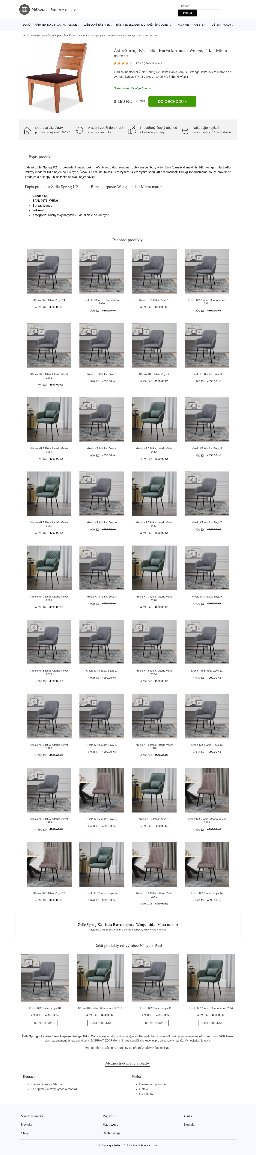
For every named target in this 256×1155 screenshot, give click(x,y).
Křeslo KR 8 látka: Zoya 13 (207, 744)
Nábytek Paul (134, 76)
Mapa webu (110, 1124)
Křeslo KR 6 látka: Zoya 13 (49, 893)
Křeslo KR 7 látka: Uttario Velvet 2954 (211, 1008)
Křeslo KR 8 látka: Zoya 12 (102, 744)
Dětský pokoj (221, 24)
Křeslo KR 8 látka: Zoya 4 (102, 448)
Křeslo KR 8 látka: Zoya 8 (102, 596)
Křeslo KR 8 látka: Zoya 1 (102, 374)
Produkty (35, 35)
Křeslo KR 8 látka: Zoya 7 (207, 522)
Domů (26, 24)
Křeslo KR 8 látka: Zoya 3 (207, 374)
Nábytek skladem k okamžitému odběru (143, 24)
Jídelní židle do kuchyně (75, 35)
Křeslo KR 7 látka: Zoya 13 (154, 818)
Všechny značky (32, 1116)
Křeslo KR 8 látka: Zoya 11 (207, 670)
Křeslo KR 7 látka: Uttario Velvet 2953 (100, 1008)
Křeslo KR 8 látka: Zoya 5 (207, 448)
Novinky (26, 1124)
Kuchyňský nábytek (191, 24)
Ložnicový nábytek (96, 24)
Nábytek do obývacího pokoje (56, 24)
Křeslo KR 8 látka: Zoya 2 (154, 374)
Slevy (25, 1133)
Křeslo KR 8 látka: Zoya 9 (207, 596)
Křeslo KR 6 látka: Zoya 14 (207, 893)
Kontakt (189, 1124)
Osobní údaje (112, 1133)
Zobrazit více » (178, 76)
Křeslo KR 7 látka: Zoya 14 (102, 893)
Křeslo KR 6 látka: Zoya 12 (102, 818)
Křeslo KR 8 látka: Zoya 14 (49, 300)
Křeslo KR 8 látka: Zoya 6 (102, 522)
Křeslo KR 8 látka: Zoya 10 (102, 670)
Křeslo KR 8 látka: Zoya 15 (154, 300)
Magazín (108, 1116)
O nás (188, 1116)
